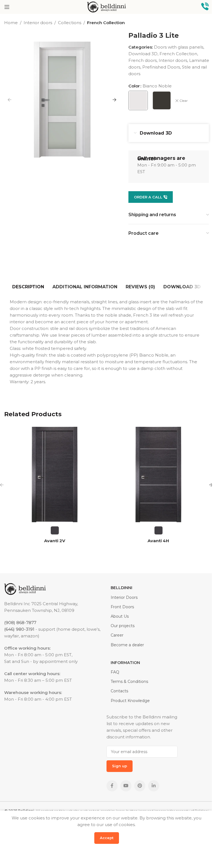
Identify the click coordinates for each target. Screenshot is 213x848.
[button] (9, 99)
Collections (69, 22)
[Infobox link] (205, 7)
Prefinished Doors (161, 67)
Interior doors (38, 22)
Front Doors (122, 606)
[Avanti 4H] (158, 474)
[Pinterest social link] (139, 785)
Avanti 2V (54, 540)
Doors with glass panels (178, 47)
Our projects (123, 625)
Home (11, 22)
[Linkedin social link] (153, 785)
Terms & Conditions (129, 681)
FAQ (115, 672)
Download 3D (143, 53)
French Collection (106, 22)
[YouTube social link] (125, 785)
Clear (183, 101)
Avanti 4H (158, 540)
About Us (120, 616)
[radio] (138, 100)
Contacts (119, 690)
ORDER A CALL (148, 197)
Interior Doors (124, 597)
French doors (142, 60)
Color (134, 86)
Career (117, 635)
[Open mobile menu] (6, 6)
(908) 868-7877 (20, 622)
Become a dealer (127, 644)
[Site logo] (106, 6)
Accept (106, 838)
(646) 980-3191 (19, 629)
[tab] (28, 287)
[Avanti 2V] (54, 474)
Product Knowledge (130, 700)
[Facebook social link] (112, 785)
